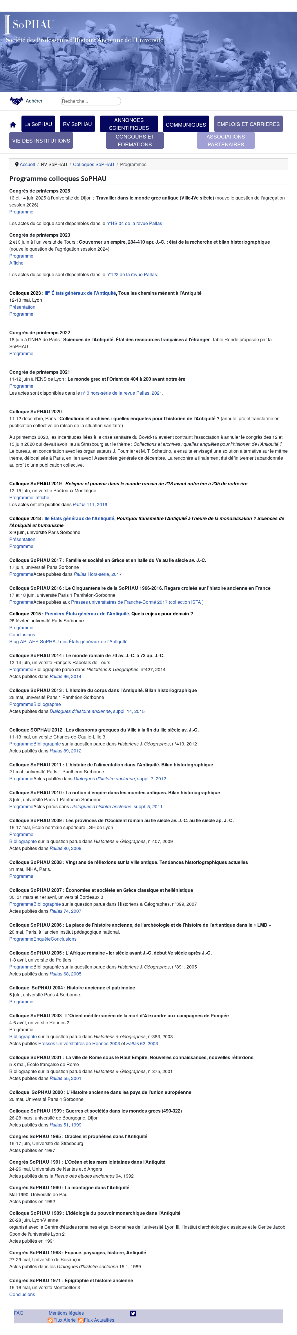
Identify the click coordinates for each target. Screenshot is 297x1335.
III (47, 293)
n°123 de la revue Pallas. (132, 274)
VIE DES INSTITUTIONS (41, 140)
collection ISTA (185, 602)
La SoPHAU (38, 123)
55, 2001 (66, 1078)
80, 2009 (66, 848)
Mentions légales (66, 1312)
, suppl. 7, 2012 (119, 778)
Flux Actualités (99, 1319)
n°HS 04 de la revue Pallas (134, 223)
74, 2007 (66, 911)
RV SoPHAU (77, 123)
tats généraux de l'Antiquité (85, 293)
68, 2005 (66, 973)
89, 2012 (66, 750)
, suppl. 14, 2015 (97, 711)
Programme (21, 211)
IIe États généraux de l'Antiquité (79, 518)
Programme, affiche (29, 497)
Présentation (22, 306)
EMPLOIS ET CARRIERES (248, 123)
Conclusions (22, 634)
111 (84, 504)
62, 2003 (142, 1043)
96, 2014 (66, 676)
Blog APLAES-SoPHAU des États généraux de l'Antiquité (68, 641)
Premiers (55, 613)
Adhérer (34, 100)
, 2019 (101, 504)
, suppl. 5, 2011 (116, 806)
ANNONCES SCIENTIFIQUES (129, 123)
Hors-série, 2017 (98, 574)
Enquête (42, 938)
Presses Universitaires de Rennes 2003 (79, 1043)
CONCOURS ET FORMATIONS (135, 140)
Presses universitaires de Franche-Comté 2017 (119, 602)
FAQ (18, 1312)
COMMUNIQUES (186, 124)
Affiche (16, 262)
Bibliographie (47, 704)
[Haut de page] (286, 1324)
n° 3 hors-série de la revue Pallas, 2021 (121, 392)
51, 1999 (66, 1124)
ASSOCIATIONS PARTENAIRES (226, 140)
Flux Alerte (64, 1319)
